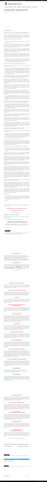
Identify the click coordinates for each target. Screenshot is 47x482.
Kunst (10, 66)
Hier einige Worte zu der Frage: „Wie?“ (16, 212)
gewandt (17, 144)
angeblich (5, 37)
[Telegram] (42, 0)
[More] (14, 441)
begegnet (10, 84)
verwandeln (23, 122)
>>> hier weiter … (19, 321)
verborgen (20, 128)
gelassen (21, 39)
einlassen (25, 168)
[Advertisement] (16, 243)
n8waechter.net (5, 481)
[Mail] (40, 0)
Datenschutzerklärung (41, 481)
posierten (14, 156)
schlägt (27, 54)
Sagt (11, 191)
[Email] (12, 441)
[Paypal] (41, 0)
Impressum (37, 481)
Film (17, 49)
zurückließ (7, 177)
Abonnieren (16, 459)
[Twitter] (11, 441)
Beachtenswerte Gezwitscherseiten (14, 0)
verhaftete (10, 131)
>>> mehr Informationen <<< (17, 270)
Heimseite (9, 0)
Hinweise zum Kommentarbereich (22, 0)
